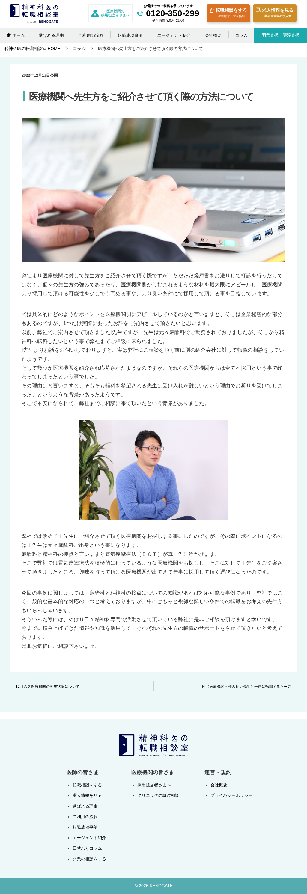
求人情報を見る (278, 12)
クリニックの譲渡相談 (158, 795)
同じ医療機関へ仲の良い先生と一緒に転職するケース (246, 686)
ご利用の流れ (90, 35)
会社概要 (213, 35)
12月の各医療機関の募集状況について (47, 686)
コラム (241, 35)
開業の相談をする (89, 859)
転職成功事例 (130, 35)
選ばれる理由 (51, 35)
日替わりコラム (87, 848)
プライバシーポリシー (231, 795)
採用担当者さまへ (154, 784)
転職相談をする (231, 12)
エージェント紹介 (174, 35)
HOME (32, 48)
